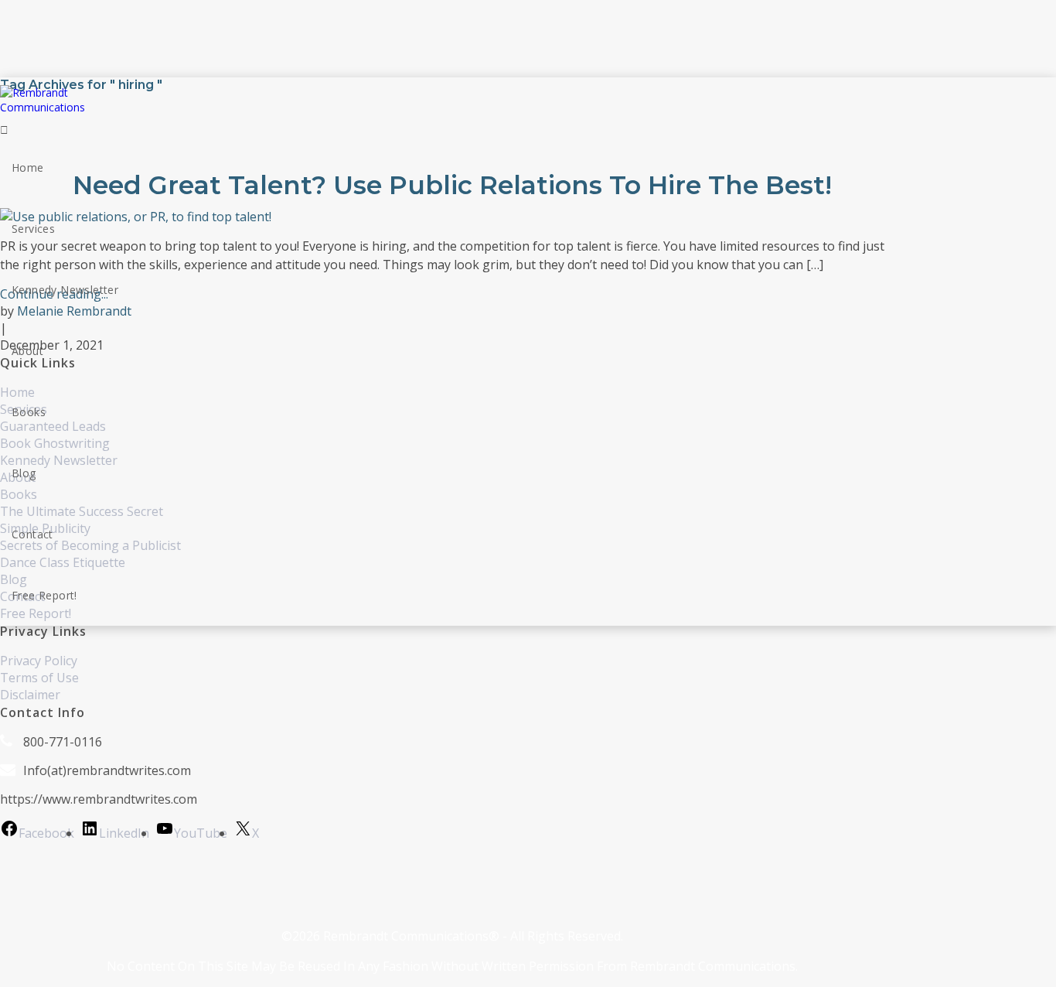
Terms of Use (39, 677)
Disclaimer (30, 694)
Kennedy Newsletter (65, 289)
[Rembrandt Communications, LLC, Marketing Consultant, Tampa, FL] (23, 884)
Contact (32, 534)
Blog (24, 473)
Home (28, 167)
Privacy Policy (38, 660)
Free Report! (44, 595)
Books (29, 412)
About (27, 350)
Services (33, 228)
